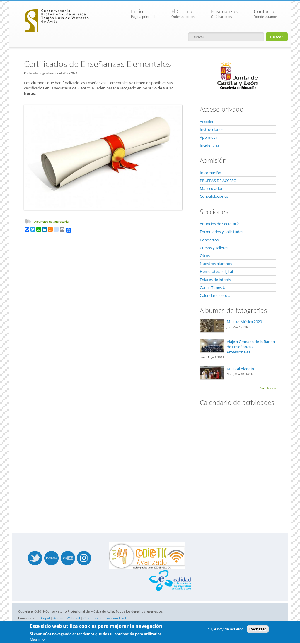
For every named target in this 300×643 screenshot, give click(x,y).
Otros (205, 255)
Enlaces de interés (215, 279)
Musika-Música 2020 (244, 321)
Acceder (207, 121)
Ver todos (268, 388)
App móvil (208, 137)
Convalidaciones (214, 196)
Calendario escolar (216, 295)
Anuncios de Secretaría (51, 221)
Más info (37, 639)
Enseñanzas (224, 13)
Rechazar (257, 629)
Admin (58, 618)
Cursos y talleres (214, 247)
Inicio (143, 13)
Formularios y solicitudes (221, 231)
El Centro (183, 13)
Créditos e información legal (104, 618)
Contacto (265, 13)
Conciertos (209, 239)
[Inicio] (57, 19)
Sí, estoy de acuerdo (225, 629)
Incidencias (209, 145)
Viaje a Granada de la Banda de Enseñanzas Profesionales (251, 347)
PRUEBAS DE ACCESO (218, 180)
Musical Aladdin (240, 368)
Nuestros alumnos (216, 263)
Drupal (45, 618)
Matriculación (212, 188)
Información (210, 172)
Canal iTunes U (212, 287)
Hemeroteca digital (216, 271)
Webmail (73, 618)
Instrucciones (211, 129)
